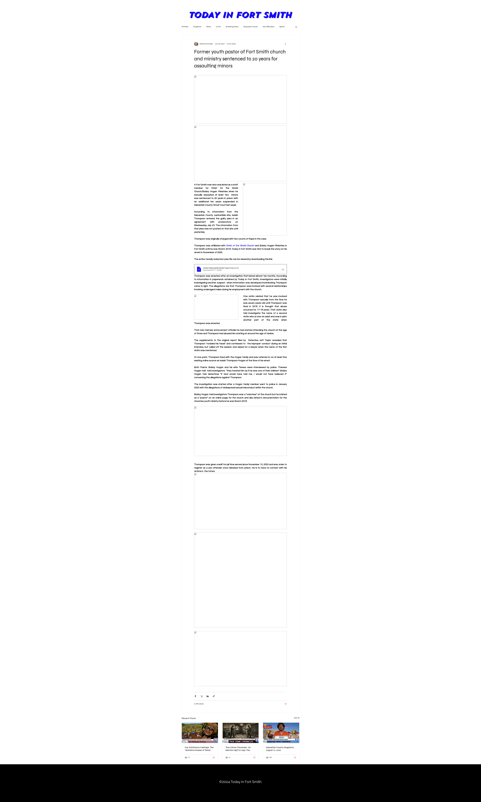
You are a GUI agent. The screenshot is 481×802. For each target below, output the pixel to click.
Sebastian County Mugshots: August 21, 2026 (280, 748)
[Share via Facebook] (195, 696)
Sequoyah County (250, 27)
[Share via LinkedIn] (207, 696)
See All (296, 718)
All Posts (185, 27)
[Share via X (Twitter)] (201, 696)
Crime (218, 27)
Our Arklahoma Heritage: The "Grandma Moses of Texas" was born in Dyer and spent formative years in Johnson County (199, 748)
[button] (296, 27)
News (208, 27)
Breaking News (232, 27)
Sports (281, 27)
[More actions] (285, 43)
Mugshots (197, 27)
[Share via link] (214, 696)
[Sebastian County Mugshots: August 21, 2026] (281, 733)
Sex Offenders (268, 27)
